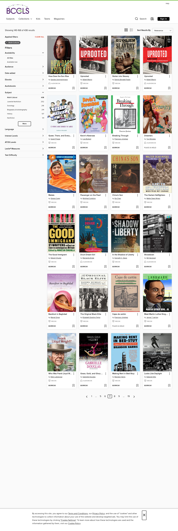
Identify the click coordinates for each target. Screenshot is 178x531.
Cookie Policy (74, 523)
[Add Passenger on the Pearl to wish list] (105, 207)
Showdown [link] (149, 255)
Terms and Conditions (78, 513)
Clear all (39, 37)
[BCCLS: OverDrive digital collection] (17, 9)
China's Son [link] (117, 195)
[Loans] (152, 19)
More (24, 124)
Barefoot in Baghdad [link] (57, 314)
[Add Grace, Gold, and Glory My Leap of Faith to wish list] (105, 385)
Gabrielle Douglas (89, 377)
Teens (47, 18)
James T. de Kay (152, 317)
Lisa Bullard (87, 139)
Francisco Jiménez (121, 139)
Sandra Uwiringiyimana (59, 80)
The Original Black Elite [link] (90, 314)
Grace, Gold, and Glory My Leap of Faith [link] (92, 374)
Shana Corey (55, 198)
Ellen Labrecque (56, 377)
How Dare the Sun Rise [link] (58, 76)
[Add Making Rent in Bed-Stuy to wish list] (137, 385)
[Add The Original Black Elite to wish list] (105, 326)
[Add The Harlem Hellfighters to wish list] (169, 207)
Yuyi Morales (151, 139)
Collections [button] (24, 18)
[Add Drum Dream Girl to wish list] (105, 266)
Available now (12, 62)
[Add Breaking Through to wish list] (137, 147)
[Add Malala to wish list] (73, 207)
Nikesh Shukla (56, 258)
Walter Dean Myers (153, 198)
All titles (10, 58)
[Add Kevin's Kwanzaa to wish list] (105, 147)
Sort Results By (144, 30)
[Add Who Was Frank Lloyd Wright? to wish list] (73, 385)
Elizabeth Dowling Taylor (91, 317)
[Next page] (134, 396)
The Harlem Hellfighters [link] (154, 195)
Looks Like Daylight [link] (153, 374)
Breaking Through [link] (120, 136)
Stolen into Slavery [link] (120, 76)
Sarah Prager (55, 139)
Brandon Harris (120, 377)
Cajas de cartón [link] (119, 314)
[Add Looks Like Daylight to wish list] (169, 385)
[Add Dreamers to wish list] (169, 147)
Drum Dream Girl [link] (87, 255)
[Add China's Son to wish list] (137, 207)
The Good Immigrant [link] (57, 255)
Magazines (59, 18)
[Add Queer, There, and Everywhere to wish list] (73, 147)
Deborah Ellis (151, 377)
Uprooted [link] (84, 76)
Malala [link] (51, 195)
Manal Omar (55, 317)
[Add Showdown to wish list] (169, 266)
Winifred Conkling (89, 198)
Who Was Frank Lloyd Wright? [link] (60, 374)
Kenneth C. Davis (121, 258)
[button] (140, 19)
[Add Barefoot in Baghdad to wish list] (73, 326)
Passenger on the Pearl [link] (90, 195)
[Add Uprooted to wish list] (105, 88)
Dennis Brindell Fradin (122, 80)
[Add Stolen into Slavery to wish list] (137, 88)
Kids (38, 18)
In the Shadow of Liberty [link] (123, 255)
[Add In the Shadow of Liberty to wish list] (137, 266)
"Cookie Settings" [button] (68, 520)
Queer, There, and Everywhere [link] (60, 136)
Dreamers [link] (148, 136)
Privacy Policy (98, 513)
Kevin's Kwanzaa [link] (87, 136)
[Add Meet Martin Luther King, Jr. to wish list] (169, 326)
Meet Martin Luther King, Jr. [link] (156, 314)
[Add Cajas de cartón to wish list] (137, 326)
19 (129, 396)
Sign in (163, 18)
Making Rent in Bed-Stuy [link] (123, 374)
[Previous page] (86, 396)
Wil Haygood (151, 258)
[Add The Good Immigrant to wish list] (73, 266)
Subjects (10, 18)
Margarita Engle (88, 258)
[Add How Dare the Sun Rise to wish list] (73, 88)
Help (167, 4)
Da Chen (118, 198)
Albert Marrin (87, 80)
